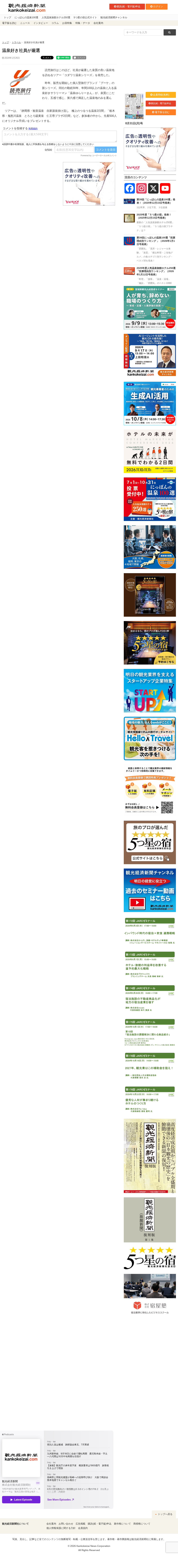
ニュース (25, 23)
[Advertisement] (30, 184)
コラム (55, 23)
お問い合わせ (66, 1523)
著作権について (122, 1523)
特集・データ (82, 23)
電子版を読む (9, 23)
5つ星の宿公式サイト (85, 17)
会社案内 (98, 23)
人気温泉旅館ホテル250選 (56, 17)
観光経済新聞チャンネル (113, 17)
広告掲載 (80, 1523)
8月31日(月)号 (134, 123)
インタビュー (40, 23)
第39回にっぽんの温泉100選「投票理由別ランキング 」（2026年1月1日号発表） (156, 240)
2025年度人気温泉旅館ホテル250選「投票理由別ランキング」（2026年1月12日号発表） (156, 271)
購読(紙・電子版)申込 (128, 6)
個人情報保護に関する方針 (61, 1528)
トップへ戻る (164, 1514)
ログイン (158, 6)
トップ (7, 17)
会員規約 (83, 1528)
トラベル (16, 42)
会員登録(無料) (161, 94)
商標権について (141, 1523)
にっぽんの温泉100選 (26, 17)
